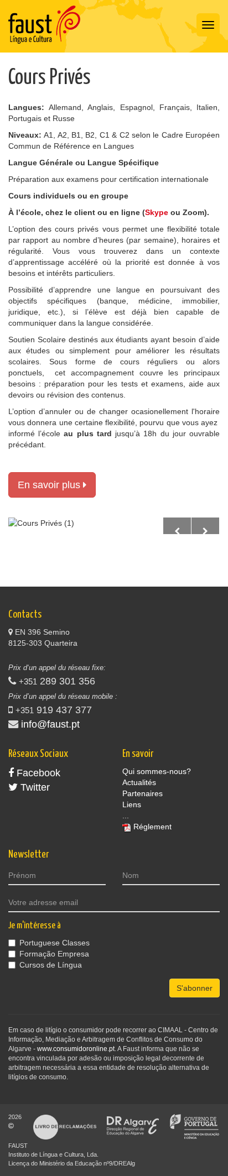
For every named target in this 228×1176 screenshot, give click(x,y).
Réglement (152, 826)
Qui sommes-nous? (156, 771)
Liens (131, 804)
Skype (156, 212)
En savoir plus (50, 484)
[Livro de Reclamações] (64, 1126)
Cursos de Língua (50, 964)
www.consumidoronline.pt (76, 1049)
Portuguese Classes (54, 942)
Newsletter (28, 854)
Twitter (34, 787)
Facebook (37, 772)
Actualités (139, 782)
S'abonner (195, 988)
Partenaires (142, 793)
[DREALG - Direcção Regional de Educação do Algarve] (132, 1126)
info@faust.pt (50, 724)
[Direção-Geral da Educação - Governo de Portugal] (194, 1126)
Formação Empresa (54, 953)
